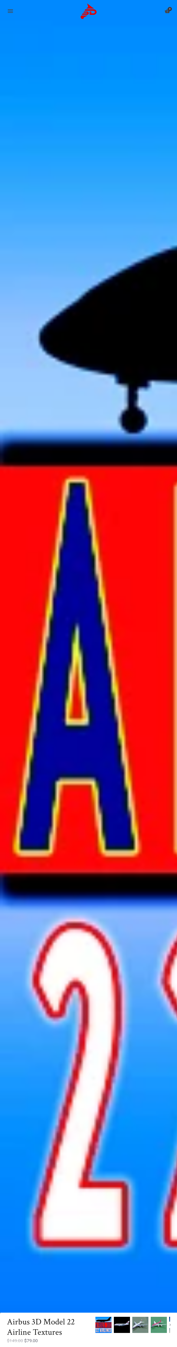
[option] (103, 1325)
